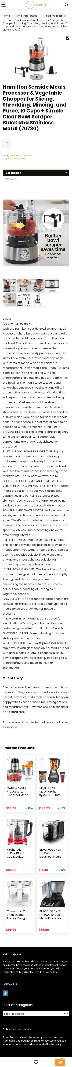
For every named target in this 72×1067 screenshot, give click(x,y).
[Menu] (4, 4)
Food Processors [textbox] (35, 1014)
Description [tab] (13, 173)
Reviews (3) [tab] (12, 179)
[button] (67, 38)
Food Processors (55, 16)
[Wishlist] (36, 1062)
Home (6, 16)
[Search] (66, 4)
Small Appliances (26, 16)
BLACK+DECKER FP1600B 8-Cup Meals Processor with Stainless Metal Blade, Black (50, 920)
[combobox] (36, 1013)
